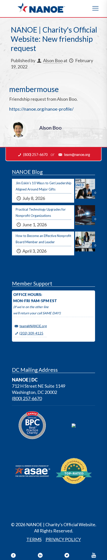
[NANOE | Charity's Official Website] (41, 7)
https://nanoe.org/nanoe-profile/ (41, 109)
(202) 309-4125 (31, 333)
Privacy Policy (63, 539)
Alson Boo (53, 60)
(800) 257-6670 (27, 398)
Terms (34, 539)
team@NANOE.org (33, 326)
